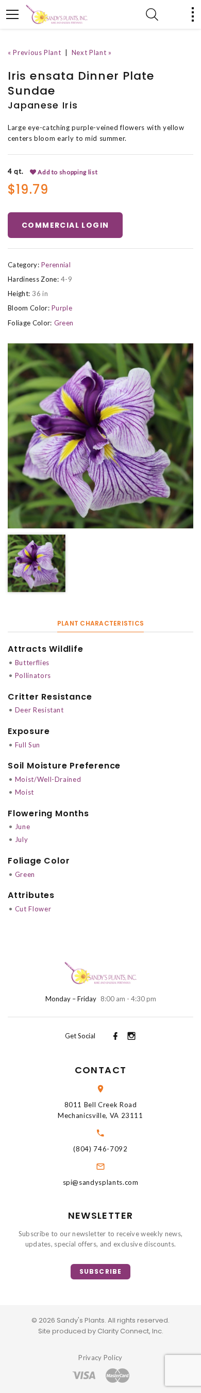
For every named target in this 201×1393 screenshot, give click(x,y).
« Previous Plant (34, 52)
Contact (100, 1070)
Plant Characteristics (100, 623)
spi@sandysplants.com (101, 1182)
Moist (24, 792)
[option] (100, 435)
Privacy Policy (100, 1357)
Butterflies (32, 662)
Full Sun (27, 745)
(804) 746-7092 (100, 1149)
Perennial (56, 265)
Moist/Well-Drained (48, 779)
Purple (62, 308)
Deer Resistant (39, 710)
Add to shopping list (67, 172)
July (21, 839)
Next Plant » (92, 52)
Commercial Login (65, 225)
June (22, 826)
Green (64, 323)
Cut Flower (33, 909)
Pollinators (33, 675)
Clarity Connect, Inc (129, 1331)
